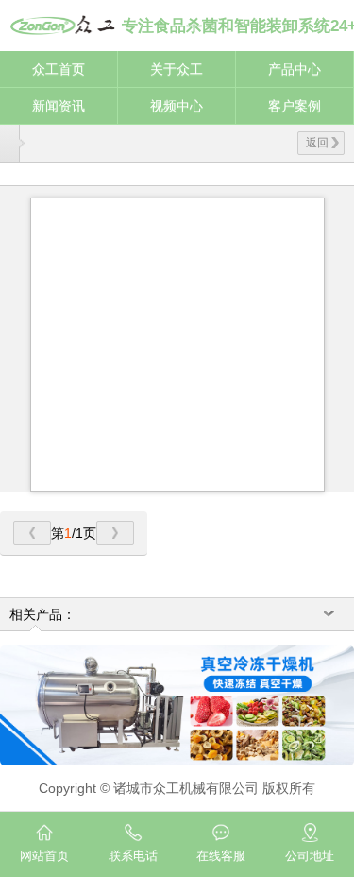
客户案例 (294, 105)
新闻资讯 (58, 105)
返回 (317, 142)
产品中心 (294, 69)
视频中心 (176, 105)
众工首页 (58, 69)
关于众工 (176, 69)
